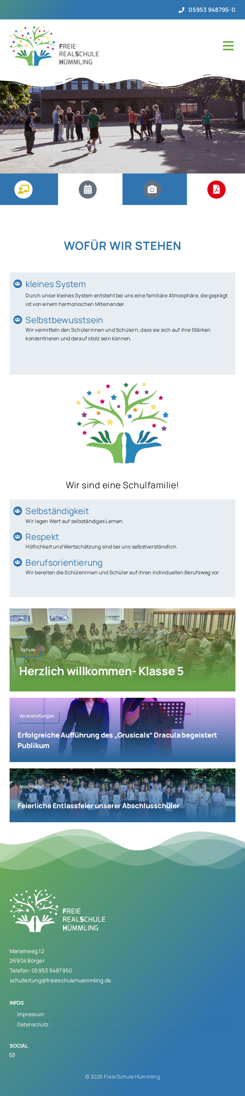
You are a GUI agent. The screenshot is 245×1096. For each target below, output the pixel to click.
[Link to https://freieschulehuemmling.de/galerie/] (152, 189)
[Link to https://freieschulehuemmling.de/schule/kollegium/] (23, 189)
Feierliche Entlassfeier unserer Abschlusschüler (99, 805)
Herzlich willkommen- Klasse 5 (101, 671)
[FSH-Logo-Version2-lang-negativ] (57, 891)
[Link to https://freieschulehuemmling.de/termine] (88, 189)
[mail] (12, 1054)
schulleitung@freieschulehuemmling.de (60, 980)
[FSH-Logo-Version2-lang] (54, 28)
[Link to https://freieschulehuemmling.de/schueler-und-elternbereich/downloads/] (216, 189)
